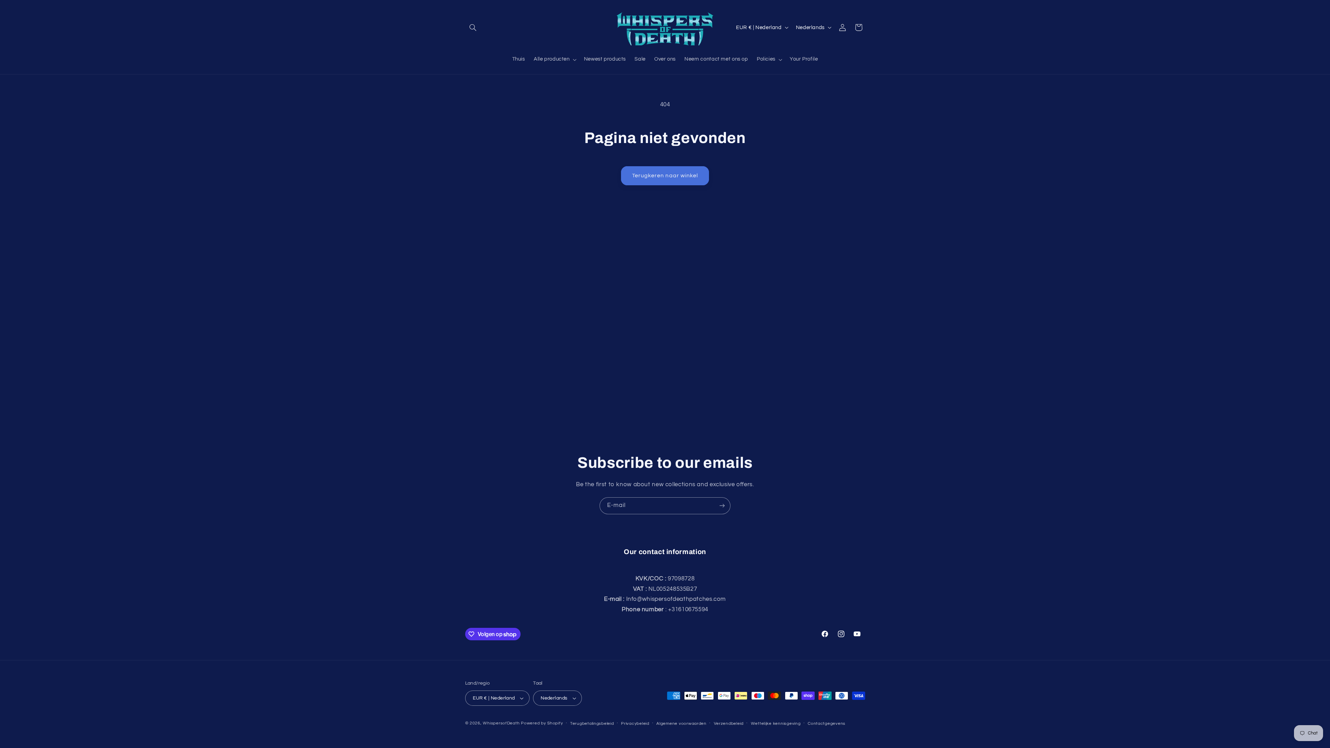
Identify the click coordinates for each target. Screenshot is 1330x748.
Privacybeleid (635, 723)
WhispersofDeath (501, 723)
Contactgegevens (826, 723)
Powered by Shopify (542, 723)
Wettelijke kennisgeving (776, 723)
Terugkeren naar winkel (665, 175)
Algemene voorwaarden (681, 723)
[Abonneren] (722, 505)
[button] (473, 27)
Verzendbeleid (729, 723)
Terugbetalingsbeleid (592, 723)
